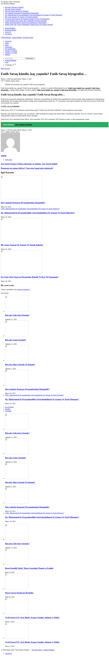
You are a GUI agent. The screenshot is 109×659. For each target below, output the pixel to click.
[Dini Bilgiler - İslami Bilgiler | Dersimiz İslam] (17, 37)
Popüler (7, 409)
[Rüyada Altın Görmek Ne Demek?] (17, 360)
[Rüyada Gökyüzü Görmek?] (17, 311)
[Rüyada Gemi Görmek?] (17, 336)
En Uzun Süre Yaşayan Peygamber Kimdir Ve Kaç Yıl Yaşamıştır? (27, 19)
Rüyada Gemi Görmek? (13, 9)
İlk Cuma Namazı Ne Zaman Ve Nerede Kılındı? (21, 17)
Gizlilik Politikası (48, 650)
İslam (7, 43)
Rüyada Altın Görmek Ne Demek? (17, 11)
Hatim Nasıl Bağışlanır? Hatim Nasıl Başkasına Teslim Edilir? (26, 23)
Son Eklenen (9, 407)
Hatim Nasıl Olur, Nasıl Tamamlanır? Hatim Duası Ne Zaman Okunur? (29, 24)
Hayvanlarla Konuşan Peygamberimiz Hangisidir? (22, 13)
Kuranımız (8, 47)
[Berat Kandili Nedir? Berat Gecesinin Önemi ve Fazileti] (17, 564)
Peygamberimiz (10, 49)
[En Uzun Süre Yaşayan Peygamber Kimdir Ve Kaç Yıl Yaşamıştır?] (21, 273)
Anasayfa (8, 41)
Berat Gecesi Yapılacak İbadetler (19, 593)
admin (3, 156)
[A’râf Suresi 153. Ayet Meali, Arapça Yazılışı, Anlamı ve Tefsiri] (17, 638)
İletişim (7, 54)
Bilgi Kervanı (5, 68)
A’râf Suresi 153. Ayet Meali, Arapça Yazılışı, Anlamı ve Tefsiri (32, 642)
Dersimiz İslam (37, 650)
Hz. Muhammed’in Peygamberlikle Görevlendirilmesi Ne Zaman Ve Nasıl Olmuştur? (33, 15)
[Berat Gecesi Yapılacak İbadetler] (17, 589)
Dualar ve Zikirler (11, 51)
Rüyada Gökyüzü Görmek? (14, 7)
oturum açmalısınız (23, 289)
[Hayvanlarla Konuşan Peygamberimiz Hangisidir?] (21, 198)
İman (7, 45)
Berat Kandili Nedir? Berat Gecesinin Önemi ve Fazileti (29, 568)
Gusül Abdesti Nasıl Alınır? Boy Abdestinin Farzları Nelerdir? (26, 21)
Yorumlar (8, 411)
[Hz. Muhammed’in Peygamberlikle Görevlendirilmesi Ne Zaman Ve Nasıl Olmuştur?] (30, 209)
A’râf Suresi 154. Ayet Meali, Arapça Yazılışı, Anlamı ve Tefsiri (32, 617)
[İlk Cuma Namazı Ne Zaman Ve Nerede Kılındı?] (21, 241)
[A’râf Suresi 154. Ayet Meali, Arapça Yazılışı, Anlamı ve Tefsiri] (17, 613)
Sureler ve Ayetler (11, 53)
